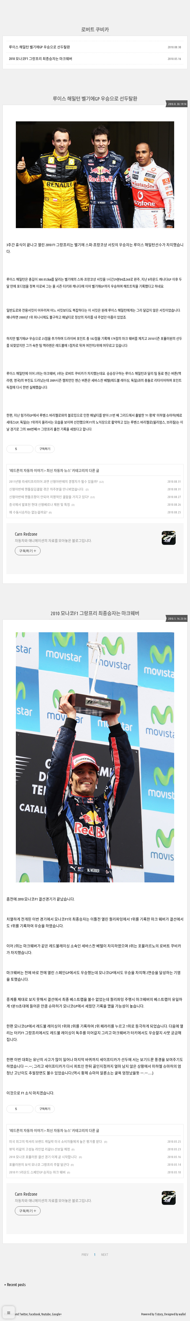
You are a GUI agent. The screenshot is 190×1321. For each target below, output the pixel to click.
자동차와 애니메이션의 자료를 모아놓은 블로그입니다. (53, 541)
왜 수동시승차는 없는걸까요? (28, 512)
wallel (182, 1314)
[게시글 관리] (28, 449)
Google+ (57, 1314)
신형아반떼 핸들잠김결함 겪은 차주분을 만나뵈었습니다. (46, 489)
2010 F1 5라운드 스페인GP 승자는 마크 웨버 (37, 1172)
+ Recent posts (15, 1284)
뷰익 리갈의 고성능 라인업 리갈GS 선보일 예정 (39, 1149)
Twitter (23, 1314)
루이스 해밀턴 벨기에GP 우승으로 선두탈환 (39, 47)
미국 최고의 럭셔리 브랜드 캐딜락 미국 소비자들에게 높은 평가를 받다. (56, 1141)
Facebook (34, 1314)
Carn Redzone (26, 533)
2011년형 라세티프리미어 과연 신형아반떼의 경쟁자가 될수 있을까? (53, 481)
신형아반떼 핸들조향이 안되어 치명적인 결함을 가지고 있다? (49, 497)
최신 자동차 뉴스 (59, 471)
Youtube (46, 1314)
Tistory (159, 1314)
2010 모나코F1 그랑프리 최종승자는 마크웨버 (40, 59)
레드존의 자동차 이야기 (27, 471)
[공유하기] (22, 449)
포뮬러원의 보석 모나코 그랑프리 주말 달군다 (39, 1164)
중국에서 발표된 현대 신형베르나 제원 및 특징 (39, 504)
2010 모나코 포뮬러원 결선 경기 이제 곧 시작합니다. (43, 1157)
